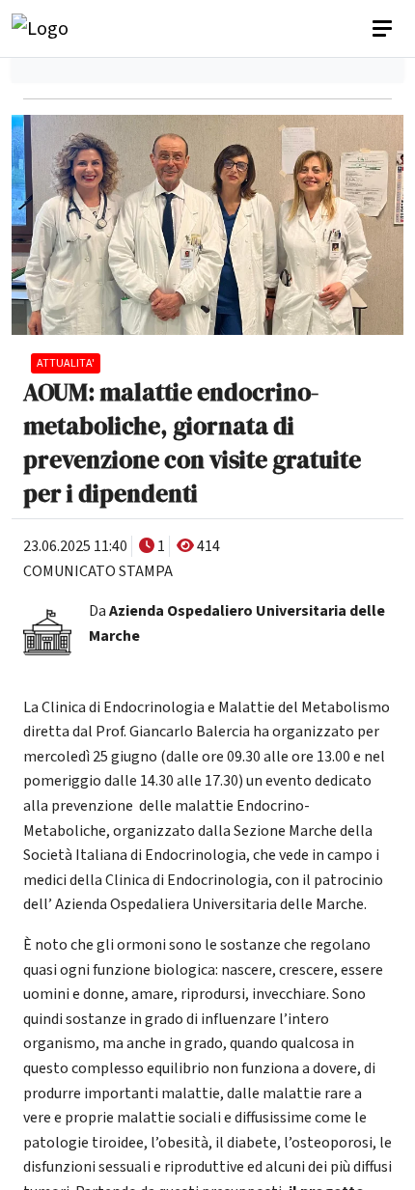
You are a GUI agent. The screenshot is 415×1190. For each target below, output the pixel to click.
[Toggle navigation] (384, 29)
